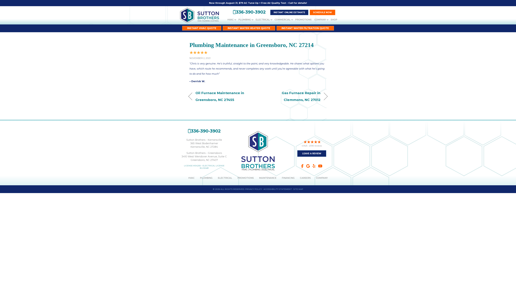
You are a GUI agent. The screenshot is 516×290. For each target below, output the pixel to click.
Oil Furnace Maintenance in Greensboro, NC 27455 (220, 96)
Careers (305, 178)
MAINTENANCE (267, 178)
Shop (334, 19)
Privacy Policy (253, 189)
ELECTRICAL (225, 178)
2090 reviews (315, 146)
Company (320, 19)
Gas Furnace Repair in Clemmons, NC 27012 (291, 96)
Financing (288, 178)
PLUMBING (206, 178)
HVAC (230, 19)
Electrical (263, 19)
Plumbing (244, 19)
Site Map (298, 189)
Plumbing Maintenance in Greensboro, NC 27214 (251, 45)
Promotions (303, 19)
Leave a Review (311, 153)
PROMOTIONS (245, 178)
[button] (235, 19)
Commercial (283, 19)
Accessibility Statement (278, 189)
